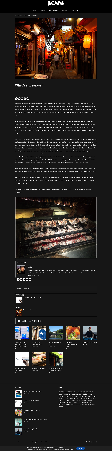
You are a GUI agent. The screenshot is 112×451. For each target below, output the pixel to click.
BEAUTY (69, 391)
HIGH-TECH (88, 396)
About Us (20, 442)
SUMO (68, 404)
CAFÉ (80, 391)
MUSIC (68, 400)
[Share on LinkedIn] (25, 99)
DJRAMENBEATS (89, 393)
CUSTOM (80, 393)
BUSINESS (64, 10)
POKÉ (60, 402)
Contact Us (27, 442)
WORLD (43, 10)
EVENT (85, 395)
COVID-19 (92, 391)
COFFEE (86, 391)
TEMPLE (85, 404)
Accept (80, 448)
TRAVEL (61, 406)
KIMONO (87, 398)
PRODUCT (69, 402)
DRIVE (60, 395)
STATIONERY (62, 404)
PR (64, 402)
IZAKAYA (27, 288)
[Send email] (27, 99)
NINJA (73, 400)
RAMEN (75, 402)
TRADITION (92, 404)
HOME (94, 396)
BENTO (75, 391)
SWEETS (79, 404)
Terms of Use (44, 442)
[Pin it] (22, 99)
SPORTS (90, 402)
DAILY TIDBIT (75, 10)
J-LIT (66, 398)
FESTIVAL (61, 396)
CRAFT (60, 393)
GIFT (81, 396)
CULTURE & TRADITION (70, 393)
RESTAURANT (82, 402)
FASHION (91, 395)
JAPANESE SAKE (74, 398)
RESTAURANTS (53, 10)
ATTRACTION (62, 391)
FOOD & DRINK (69, 396)
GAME (76, 396)
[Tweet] (19, 99)
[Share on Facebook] (16, 99)
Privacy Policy (35, 442)
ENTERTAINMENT (76, 395)
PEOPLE (90, 400)
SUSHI (73, 404)
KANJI (81, 398)
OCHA (78, 400)
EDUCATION (67, 395)
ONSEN (84, 400)
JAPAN (34, 10)
